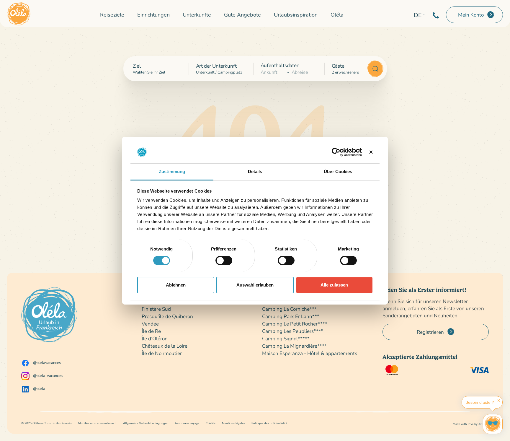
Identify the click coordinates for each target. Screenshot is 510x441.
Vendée (150, 323)
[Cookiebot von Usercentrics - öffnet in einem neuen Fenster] (336, 152)
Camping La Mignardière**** (294, 345)
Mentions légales (233, 423)
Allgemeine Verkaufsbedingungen (145, 423)
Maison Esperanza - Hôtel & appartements (309, 353)
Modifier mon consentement (97, 423)
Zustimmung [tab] (172, 171)
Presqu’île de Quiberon (167, 316)
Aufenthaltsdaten (280, 65)
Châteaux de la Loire (164, 345)
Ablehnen (176, 284)
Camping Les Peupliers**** (292, 331)
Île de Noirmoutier (162, 353)
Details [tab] (255, 171)
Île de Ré (151, 331)
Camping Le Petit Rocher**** (294, 323)
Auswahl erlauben (255, 284)
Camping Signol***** (286, 338)
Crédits (210, 423)
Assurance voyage (187, 423)
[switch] (223, 260)
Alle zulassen (334, 284)
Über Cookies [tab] (338, 171)
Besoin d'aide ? (479, 402)
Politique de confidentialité (269, 423)
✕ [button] (499, 400)
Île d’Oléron (155, 338)
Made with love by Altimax (471, 424)
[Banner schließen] (371, 152)
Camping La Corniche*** (289, 308)
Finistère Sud (156, 308)
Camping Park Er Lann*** (290, 316)
